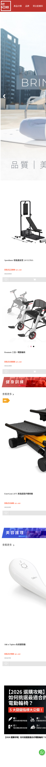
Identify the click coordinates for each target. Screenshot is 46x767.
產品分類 (18, 6)
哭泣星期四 (38, 6)
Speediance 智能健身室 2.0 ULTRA (18, 260)
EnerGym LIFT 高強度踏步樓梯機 (18, 494)
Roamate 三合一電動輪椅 (14, 352)
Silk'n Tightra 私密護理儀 (14, 644)
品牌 (27, 6)
